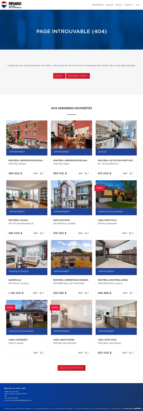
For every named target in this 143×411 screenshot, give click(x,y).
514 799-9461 (13, 398)
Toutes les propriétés (71, 368)
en (137, 5)
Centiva (136, 408)
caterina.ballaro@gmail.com (21, 400)
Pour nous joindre (78, 76)
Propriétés (97, 5)
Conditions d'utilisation (119, 408)
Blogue (109, 5)
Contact (128, 5)
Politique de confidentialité (100, 408)
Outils (118, 5)
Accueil (59, 76)
